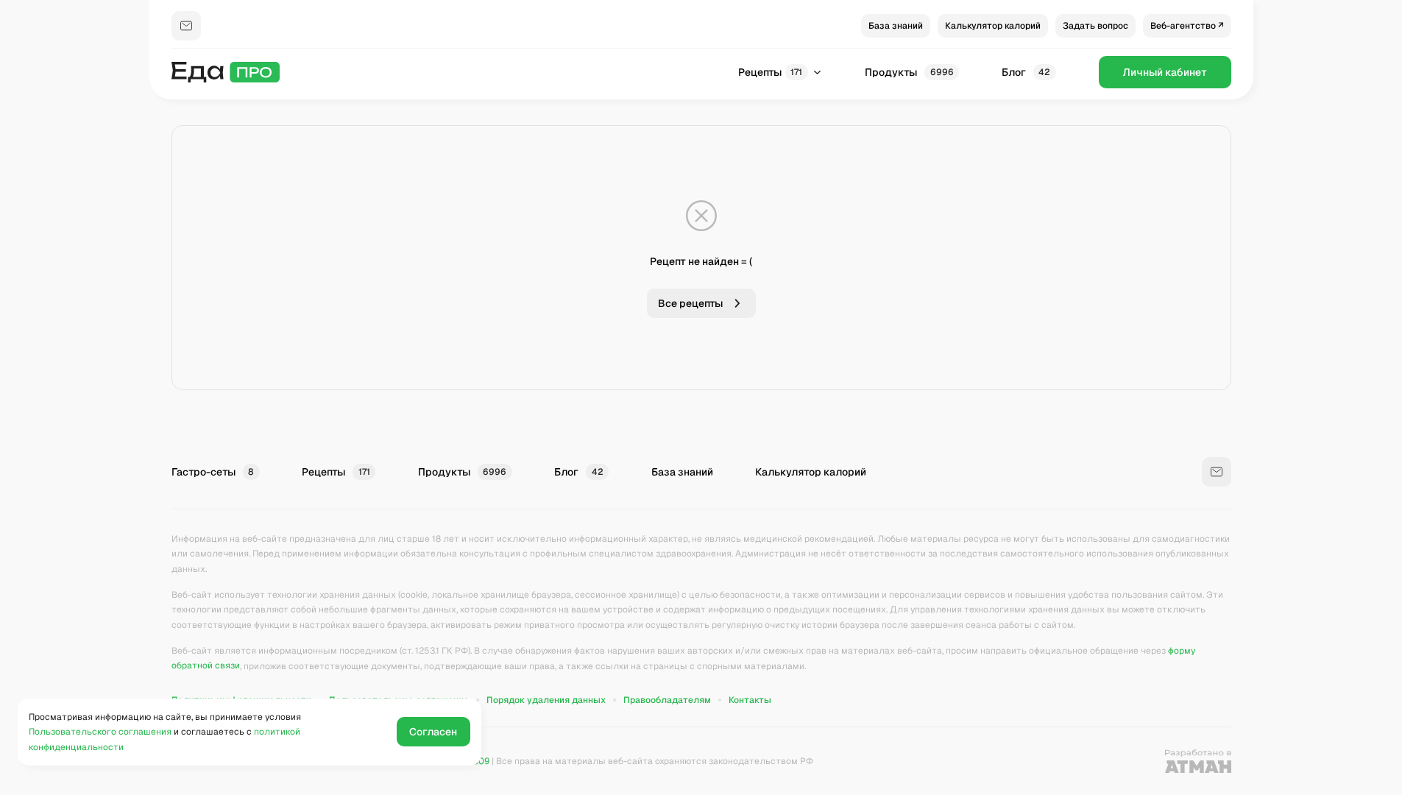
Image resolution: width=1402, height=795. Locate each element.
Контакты (750, 700)
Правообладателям (667, 700)
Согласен (433, 731)
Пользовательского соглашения (100, 732)
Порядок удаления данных (546, 700)
